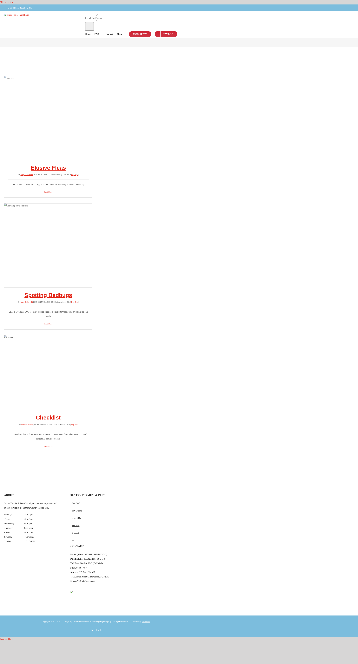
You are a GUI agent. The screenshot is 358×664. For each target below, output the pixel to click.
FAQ (74, 540)
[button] (181, 34)
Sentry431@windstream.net (82, 581)
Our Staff (76, 503)
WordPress (146, 622)
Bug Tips (74, 175)
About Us (76, 518)
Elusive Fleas (48, 118)
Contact (75, 533)
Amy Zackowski (27, 175)
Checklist (48, 372)
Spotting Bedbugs (48, 245)
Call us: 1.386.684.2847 (20, 7)
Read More (48, 192)
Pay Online (77, 511)
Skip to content (6, 2)
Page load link (6, 639)
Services (75, 525)
